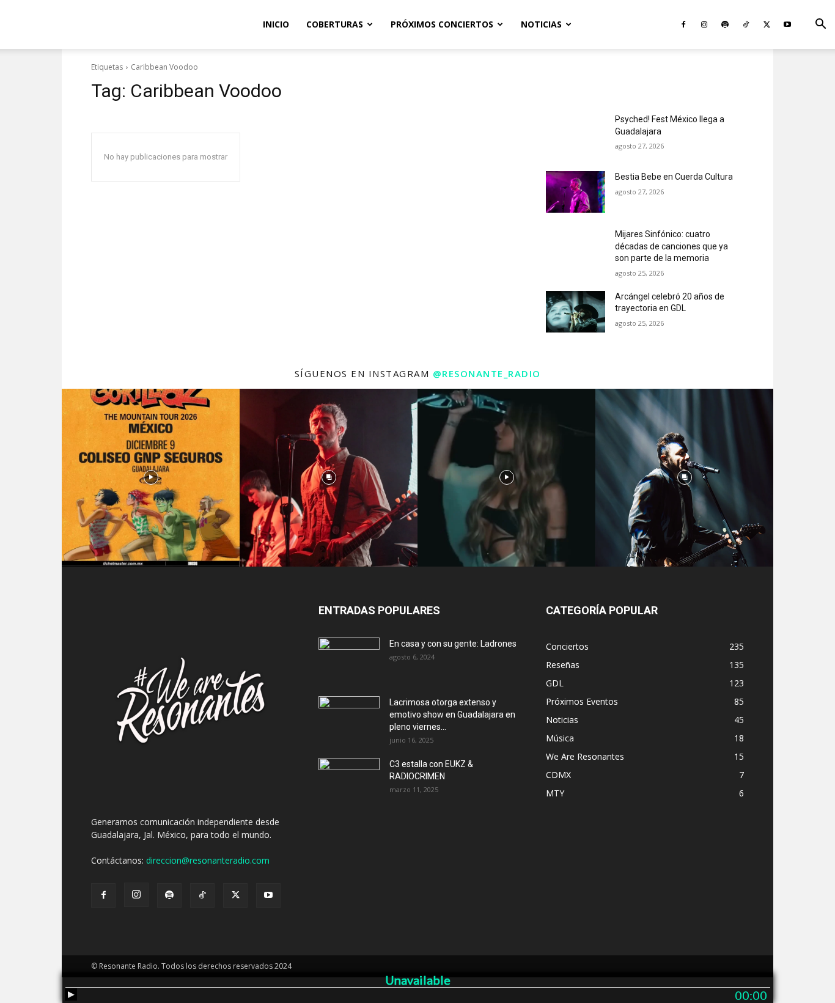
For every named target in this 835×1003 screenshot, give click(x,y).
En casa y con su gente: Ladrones (453, 643)
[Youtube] (787, 24)
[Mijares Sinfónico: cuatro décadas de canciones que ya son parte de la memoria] (575, 249)
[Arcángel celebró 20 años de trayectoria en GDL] (575, 311)
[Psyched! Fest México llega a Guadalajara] (575, 134)
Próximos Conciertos (442, 24)
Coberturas (334, 24)
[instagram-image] (151, 478)
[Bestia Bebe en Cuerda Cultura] (575, 192)
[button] (820, 25)
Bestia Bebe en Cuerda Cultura (674, 177)
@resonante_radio (487, 373)
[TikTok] (746, 24)
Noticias (541, 24)
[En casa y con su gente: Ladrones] (349, 658)
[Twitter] (766, 24)
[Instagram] (704, 24)
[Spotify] (725, 24)
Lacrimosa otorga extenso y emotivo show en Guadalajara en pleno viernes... (452, 714)
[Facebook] (683, 24)
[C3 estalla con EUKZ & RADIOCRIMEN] (349, 779)
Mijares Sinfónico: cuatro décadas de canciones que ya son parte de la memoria (671, 246)
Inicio (276, 24)
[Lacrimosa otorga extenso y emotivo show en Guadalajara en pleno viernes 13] (349, 717)
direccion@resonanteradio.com (208, 860)
